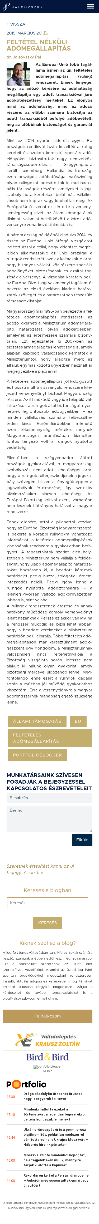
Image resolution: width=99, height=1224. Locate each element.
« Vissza (16, 24)
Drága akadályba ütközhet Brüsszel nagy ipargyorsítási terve (53, 1096)
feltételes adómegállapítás (36, 738)
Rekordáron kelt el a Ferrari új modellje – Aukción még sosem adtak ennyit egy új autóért (55, 1180)
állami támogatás (37, 721)
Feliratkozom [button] (47, 1016)
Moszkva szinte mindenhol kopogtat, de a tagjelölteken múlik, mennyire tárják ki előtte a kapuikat (54, 1160)
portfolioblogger (37, 755)
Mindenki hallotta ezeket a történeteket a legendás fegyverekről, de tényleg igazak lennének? (55, 1114)
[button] (93, 4)
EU (78, 721)
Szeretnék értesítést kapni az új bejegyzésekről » (40, 866)
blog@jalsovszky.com (19, 998)
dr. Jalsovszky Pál (24, 57)
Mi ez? (47, 1070)
